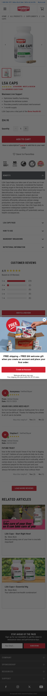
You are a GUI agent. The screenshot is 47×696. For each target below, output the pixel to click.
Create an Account (23, 370)
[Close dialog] (44, 320)
